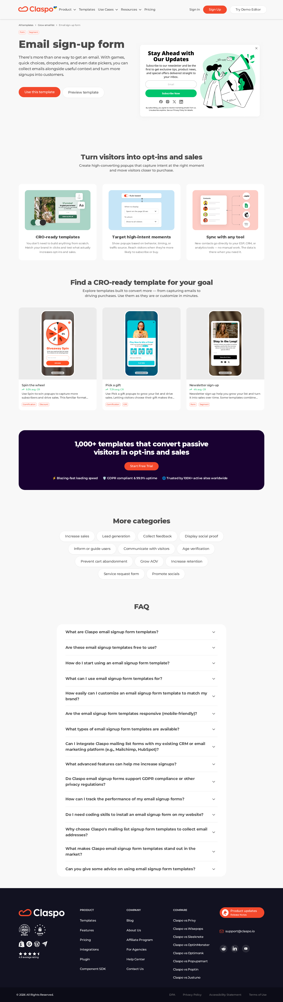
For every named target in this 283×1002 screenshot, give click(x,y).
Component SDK (93, 969)
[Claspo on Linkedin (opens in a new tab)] (235, 948)
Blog (129, 920)
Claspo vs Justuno (186, 977)
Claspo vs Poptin (185, 969)
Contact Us (134, 969)
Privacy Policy (192, 994)
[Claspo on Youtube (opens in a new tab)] (246, 948)
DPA (172, 994)
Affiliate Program (139, 940)
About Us (133, 930)
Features (87, 930)
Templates (88, 920)
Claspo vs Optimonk (188, 953)
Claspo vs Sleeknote (188, 937)
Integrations (89, 949)
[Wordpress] (37, 944)
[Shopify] (21, 944)
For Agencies (136, 949)
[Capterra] (44, 944)
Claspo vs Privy (184, 920)
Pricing (85, 940)
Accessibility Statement (225, 994)
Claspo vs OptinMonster (191, 945)
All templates (26, 25)
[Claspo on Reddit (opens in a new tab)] (223, 948)
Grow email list (46, 25)
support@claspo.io (240, 931)
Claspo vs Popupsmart (190, 961)
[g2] (29, 944)
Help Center (135, 959)
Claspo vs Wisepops (188, 929)
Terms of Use (258, 994)
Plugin (85, 959)
